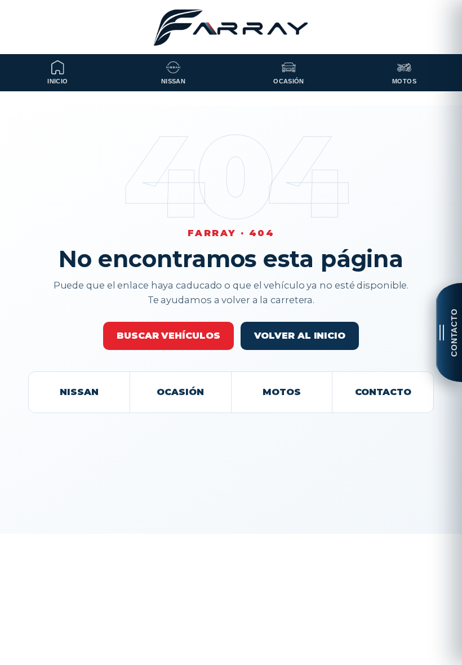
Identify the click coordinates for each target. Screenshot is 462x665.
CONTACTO (383, 392)
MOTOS (282, 392)
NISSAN (79, 392)
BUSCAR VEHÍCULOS (168, 335)
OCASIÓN (180, 392)
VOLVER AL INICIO (299, 335)
